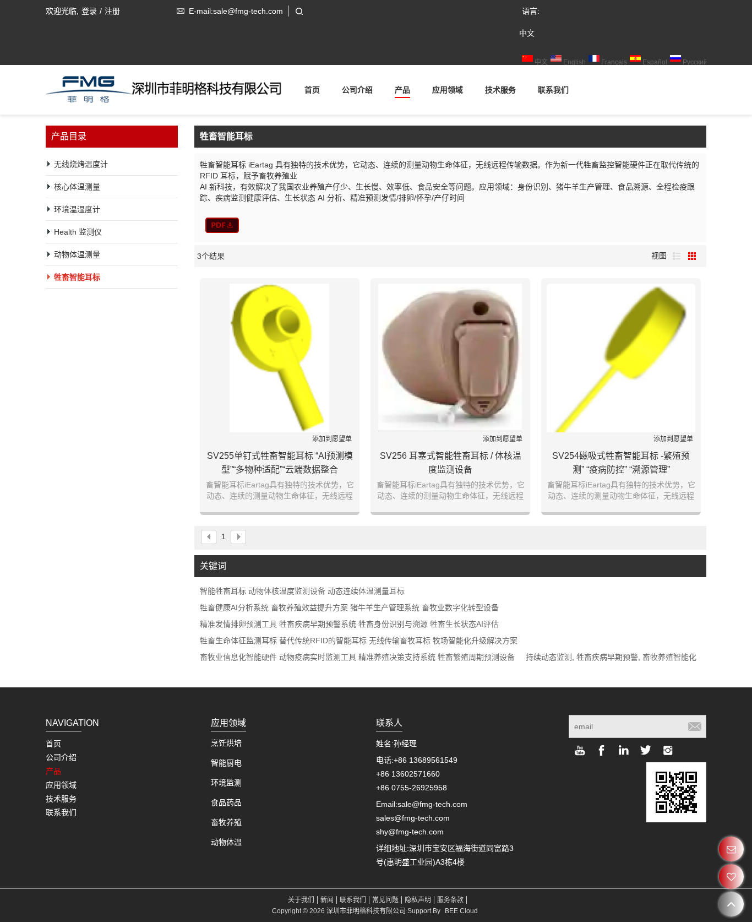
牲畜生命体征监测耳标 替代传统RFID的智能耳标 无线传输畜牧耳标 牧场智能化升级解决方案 (358, 640)
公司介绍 (357, 89)
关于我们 (301, 900)
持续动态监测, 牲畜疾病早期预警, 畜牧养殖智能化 (611, 657)
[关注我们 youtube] (579, 750)
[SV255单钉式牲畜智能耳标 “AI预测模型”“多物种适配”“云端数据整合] (279, 358)
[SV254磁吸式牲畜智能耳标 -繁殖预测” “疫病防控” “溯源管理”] (621, 358)
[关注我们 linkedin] (623, 750)
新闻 (327, 900)
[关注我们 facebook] (601, 750)
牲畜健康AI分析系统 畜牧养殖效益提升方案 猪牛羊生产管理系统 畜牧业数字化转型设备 (349, 607)
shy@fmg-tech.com (410, 831)
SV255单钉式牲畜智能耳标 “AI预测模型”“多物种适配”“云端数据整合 (280, 462)
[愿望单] (731, 876)
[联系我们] (731, 849)
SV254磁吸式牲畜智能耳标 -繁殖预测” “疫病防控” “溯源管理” (621, 462)
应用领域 (447, 89)
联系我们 (553, 89)
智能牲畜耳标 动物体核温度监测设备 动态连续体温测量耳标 (302, 591)
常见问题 (385, 900)
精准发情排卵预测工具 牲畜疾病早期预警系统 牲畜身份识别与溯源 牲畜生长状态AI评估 (349, 624)
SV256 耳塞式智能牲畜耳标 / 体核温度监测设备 (450, 462)
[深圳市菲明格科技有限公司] (169, 87)
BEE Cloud (461, 911)
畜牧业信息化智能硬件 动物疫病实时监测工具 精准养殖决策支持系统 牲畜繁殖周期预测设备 (357, 657)
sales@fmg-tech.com (413, 817)
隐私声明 (418, 900)
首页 (312, 89)
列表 (676, 256)
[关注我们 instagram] (668, 750)
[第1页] (208, 537)
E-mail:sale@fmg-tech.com (236, 11)
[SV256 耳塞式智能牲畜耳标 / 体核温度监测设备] (450, 358)
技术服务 (500, 89)
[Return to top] (731, 904)
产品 (402, 89)
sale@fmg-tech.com (432, 804)
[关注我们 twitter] (645, 750)
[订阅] (695, 726)
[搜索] (298, 11)
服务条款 (450, 900)
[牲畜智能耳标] (222, 225)
